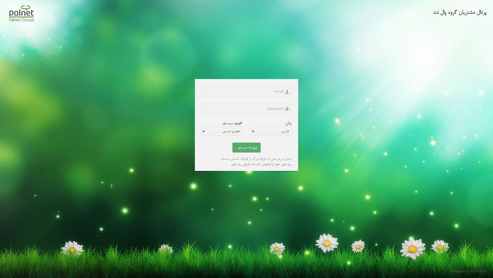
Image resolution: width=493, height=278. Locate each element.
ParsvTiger (478, 271)
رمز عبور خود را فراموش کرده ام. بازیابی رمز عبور (261, 164)
